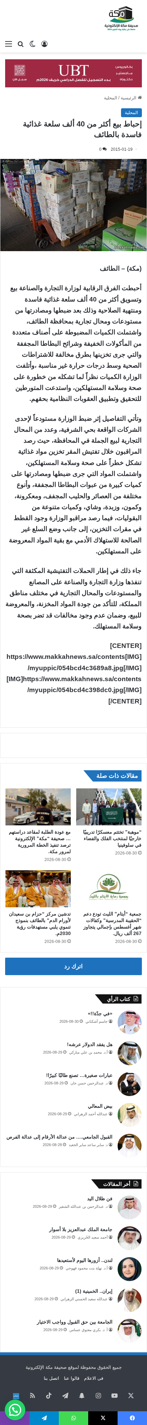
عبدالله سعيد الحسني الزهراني (84, 1299)
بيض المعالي (100, 1106)
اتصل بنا (51, 1378)
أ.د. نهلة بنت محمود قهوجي (87, 1268)
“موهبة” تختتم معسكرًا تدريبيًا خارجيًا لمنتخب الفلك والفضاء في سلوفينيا (112, 838)
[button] (15, 1410)
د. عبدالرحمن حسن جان (89, 1083)
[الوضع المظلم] (32, 44)
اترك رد (73, 966)
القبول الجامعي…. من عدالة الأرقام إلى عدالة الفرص (59, 1137)
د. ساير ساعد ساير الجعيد (88, 1145)
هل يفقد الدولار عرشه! (89, 1044)
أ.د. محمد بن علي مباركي (88, 1052)
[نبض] (16, 1396)
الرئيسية (129, 97)
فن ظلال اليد (99, 1198)
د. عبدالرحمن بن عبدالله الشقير (83, 1206)
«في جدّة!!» (100, 1013)
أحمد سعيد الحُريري (93, 1237)
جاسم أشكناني (96, 1021)
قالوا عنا (71, 1378)
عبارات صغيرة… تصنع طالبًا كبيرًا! (79, 1075)
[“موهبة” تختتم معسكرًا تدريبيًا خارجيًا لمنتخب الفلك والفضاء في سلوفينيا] (109, 806)
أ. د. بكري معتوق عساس (88, 1330)
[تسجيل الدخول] (44, 44)
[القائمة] (8, 44)
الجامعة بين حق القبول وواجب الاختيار (74, 1322)
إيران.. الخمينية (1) (93, 1291)
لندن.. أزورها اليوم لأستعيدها (84, 1260)
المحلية (110, 97)
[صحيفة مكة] (121, 18)
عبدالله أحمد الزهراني (91, 1114)
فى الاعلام (93, 1378)
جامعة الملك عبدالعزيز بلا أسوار (80, 1229)
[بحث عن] (20, 44)
